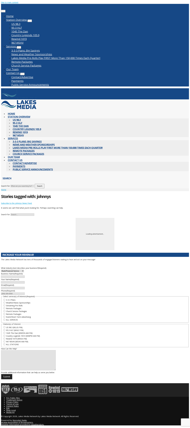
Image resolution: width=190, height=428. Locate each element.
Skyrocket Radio (20, 420)
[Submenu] (30, 20)
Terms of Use (12, 404)
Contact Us (13, 73)
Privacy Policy (12, 402)
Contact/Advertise (22, 77)
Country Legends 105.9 (25, 35)
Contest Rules (12, 406)
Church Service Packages (26, 65)
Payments (17, 81)
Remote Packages (22, 62)
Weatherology (37, 424)
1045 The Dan (19, 31)
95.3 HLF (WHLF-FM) (15, 330)
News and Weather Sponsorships (31, 54)
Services (11, 46)
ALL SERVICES (12, 320)
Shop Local (11, 410)
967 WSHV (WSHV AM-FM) (17, 341)
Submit (6, 376)
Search (39, 186)
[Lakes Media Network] (18, 98)
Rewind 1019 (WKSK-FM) (16, 339)
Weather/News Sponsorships (18, 303)
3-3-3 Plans (11, 300)
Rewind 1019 (19, 39)
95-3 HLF (16, 27)
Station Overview (17, 20)
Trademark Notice (14, 400)
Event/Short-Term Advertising (18, 317)
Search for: (5, 186)
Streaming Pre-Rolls (14, 305)
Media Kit (10, 412)
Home (10, 16)
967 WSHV (17, 42)
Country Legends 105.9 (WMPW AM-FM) (23, 336)
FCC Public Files (13, 398)
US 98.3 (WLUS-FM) (14, 327)
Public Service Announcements (30, 84)
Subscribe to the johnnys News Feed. (16, 203)
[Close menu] (3, 11)
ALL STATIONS (12, 344)
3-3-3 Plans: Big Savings (25, 50)
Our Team (12, 69)
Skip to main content (9, 2)
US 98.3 (15, 24)
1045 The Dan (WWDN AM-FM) (19, 333)
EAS (8, 408)
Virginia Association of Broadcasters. (17, 422)
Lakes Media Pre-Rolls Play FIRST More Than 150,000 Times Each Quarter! (55, 58)
